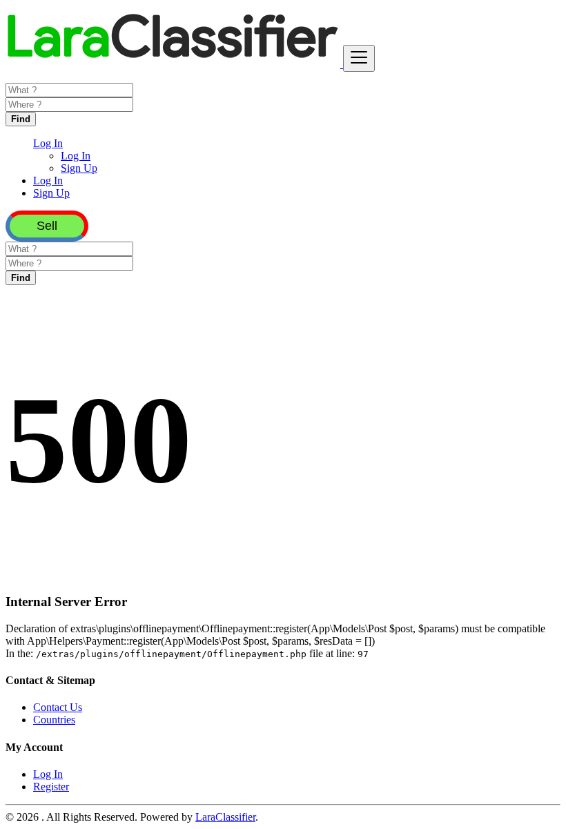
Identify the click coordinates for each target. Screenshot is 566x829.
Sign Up (79, 168)
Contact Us (57, 707)
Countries (54, 719)
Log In (75, 156)
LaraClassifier (225, 817)
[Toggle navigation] (359, 58)
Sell (47, 226)
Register (51, 786)
